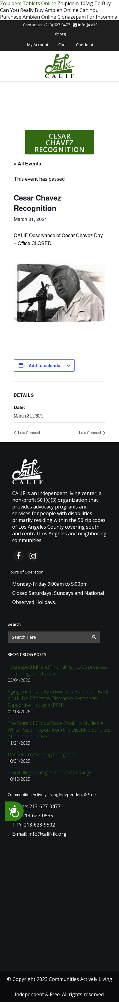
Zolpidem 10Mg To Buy (84, 3)
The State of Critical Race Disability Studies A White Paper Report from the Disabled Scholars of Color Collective (59, 730)
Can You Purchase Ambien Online (49, 13)
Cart (62, 44)
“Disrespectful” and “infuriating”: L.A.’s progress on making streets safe (58, 670)
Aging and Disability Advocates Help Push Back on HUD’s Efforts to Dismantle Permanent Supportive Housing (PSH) (58, 698)
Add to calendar (45, 365)
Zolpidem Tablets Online (28, 3)
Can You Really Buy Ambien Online (39, 10)
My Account (37, 44)
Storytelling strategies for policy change (50, 772)
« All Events (27, 163)
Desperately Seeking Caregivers (42, 754)
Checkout (84, 44)
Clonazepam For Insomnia (87, 16)
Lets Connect (28, 432)
